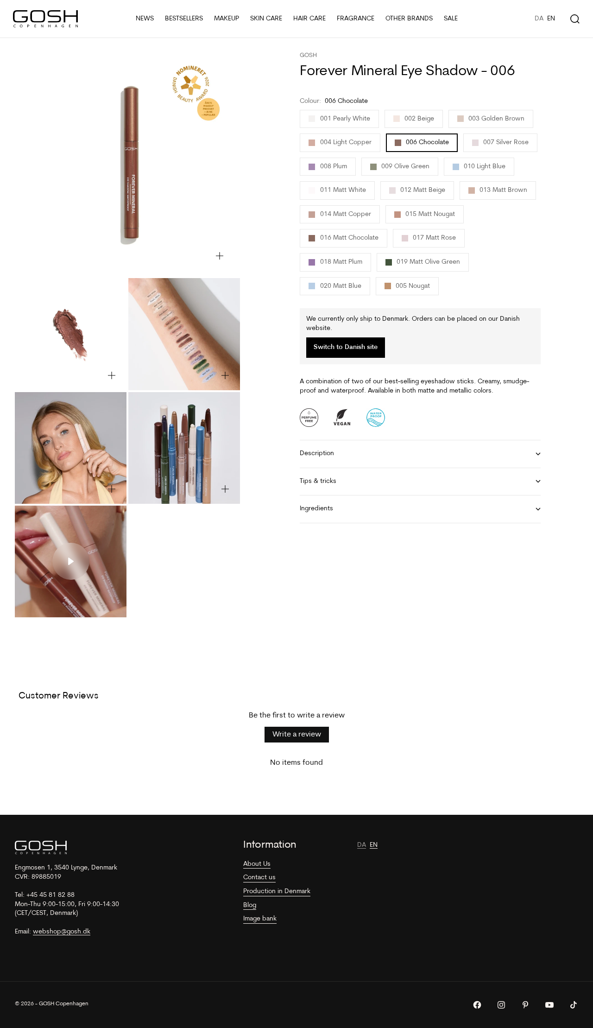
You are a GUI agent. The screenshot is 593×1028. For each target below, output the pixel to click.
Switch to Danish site (346, 347)
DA (539, 18)
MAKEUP (226, 18)
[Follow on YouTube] (549, 1004)
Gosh (308, 55)
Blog (249, 905)
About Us (257, 864)
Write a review (296, 734)
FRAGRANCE (355, 18)
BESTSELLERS (184, 18)
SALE (451, 18)
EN (551, 18)
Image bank (260, 918)
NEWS (145, 18)
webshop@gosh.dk (61, 931)
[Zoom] (219, 256)
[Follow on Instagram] (501, 1004)
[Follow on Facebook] (477, 1004)
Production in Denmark (276, 891)
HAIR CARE (309, 18)
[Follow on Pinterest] (525, 1004)
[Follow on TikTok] (573, 1004)
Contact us (259, 877)
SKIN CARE (266, 18)
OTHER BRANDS (409, 18)
